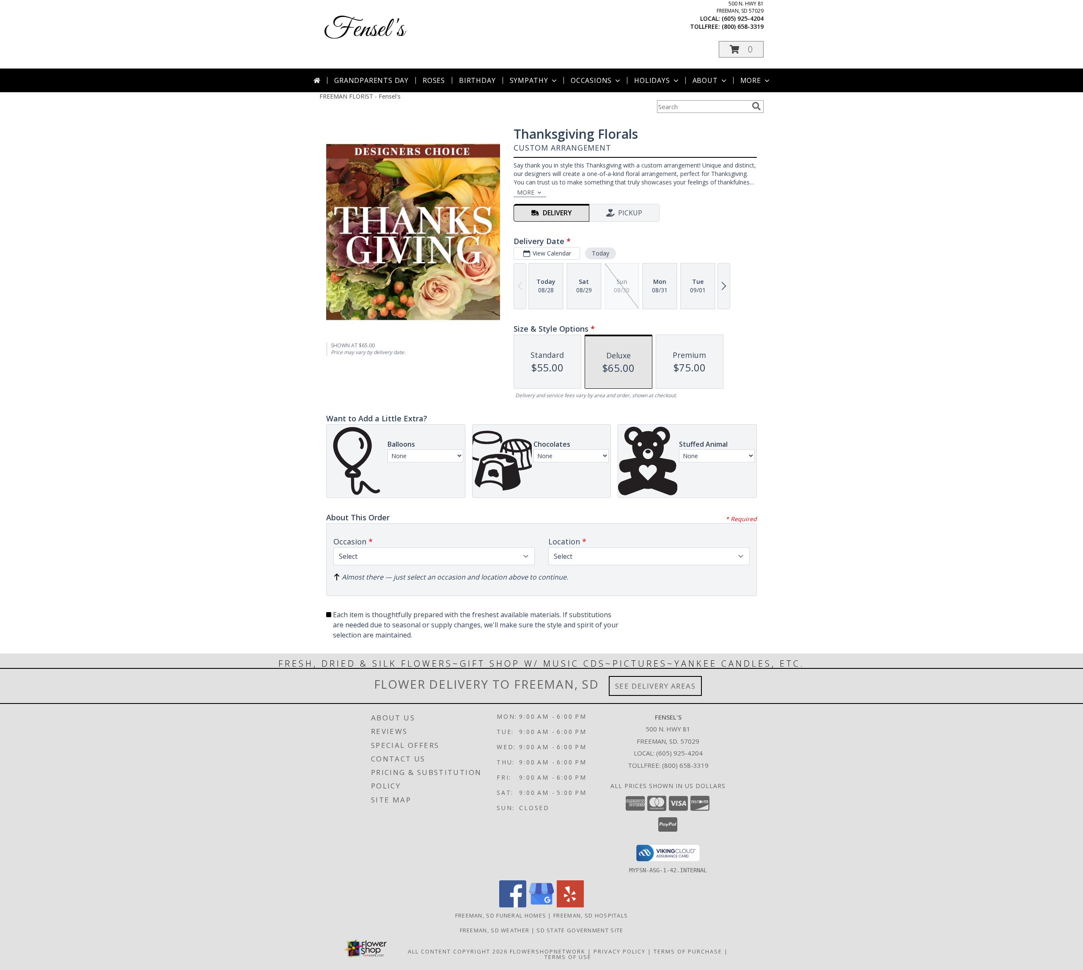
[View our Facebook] (512, 905)
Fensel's (364, 30)
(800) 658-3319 (743, 26)
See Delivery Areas (655, 686)
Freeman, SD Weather (495, 930)
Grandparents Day (371, 80)
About (705, 80)
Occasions (591, 80)
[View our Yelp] (570, 905)
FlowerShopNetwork (547, 951)
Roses (434, 80)
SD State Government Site (579, 930)
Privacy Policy (620, 951)
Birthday (477, 80)
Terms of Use (567, 957)
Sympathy (529, 80)
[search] (756, 106)
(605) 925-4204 (743, 18)
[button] (741, 49)
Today (600, 253)
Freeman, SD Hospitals (590, 915)
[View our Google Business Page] (541, 905)
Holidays (652, 80)
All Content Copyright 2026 (458, 951)
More (750, 80)
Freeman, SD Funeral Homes (501, 915)
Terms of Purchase (688, 951)
